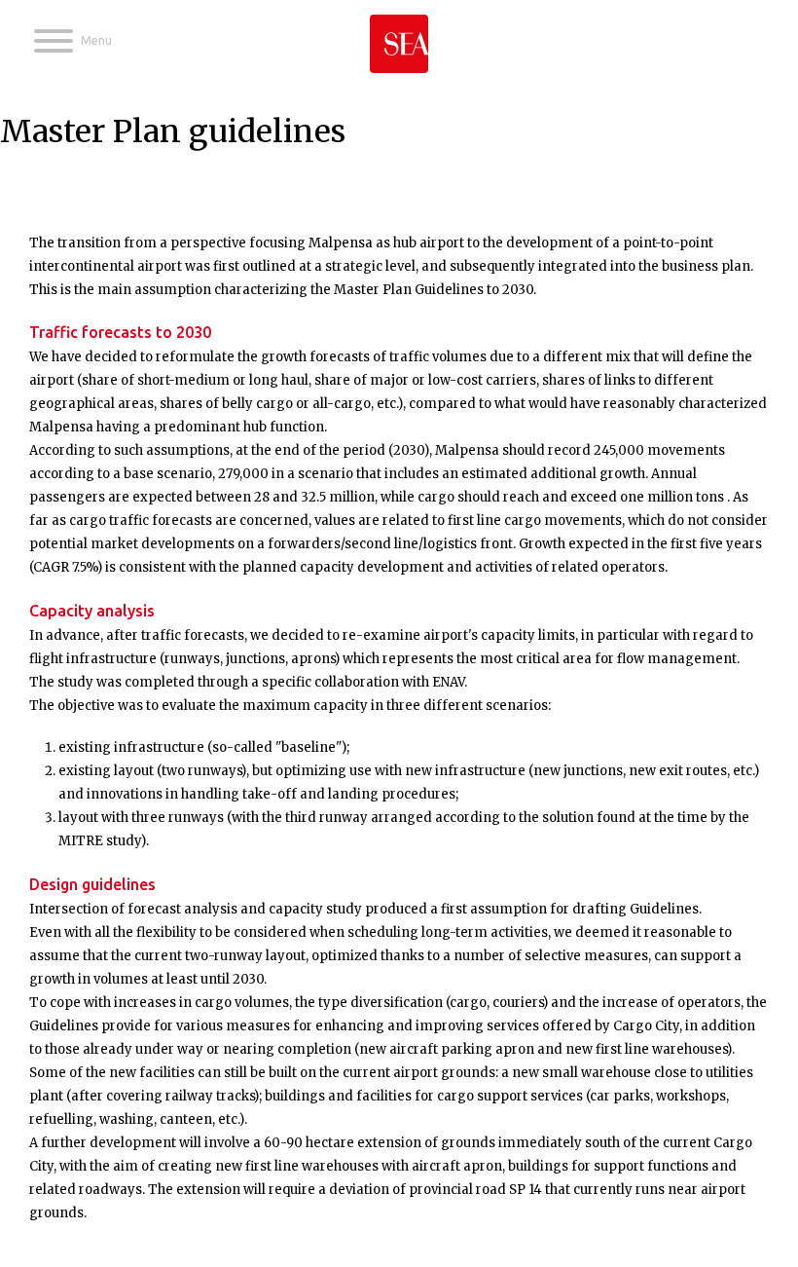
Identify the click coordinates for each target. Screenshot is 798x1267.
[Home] (399, 36)
